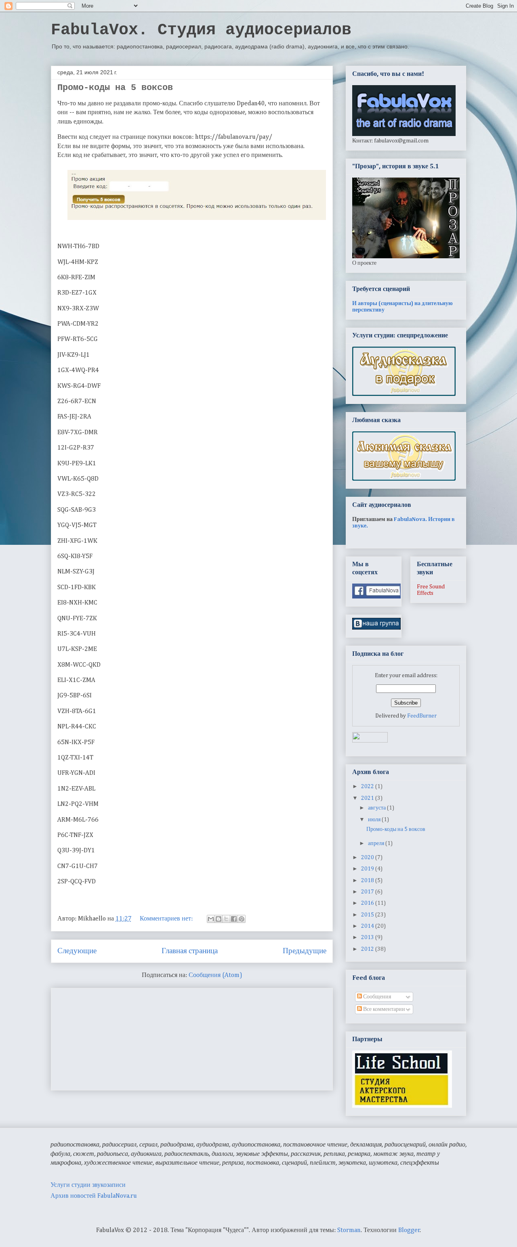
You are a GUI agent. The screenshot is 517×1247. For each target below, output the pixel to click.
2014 (368, 926)
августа (377, 808)
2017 (368, 892)
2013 (368, 937)
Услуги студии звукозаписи (88, 1185)
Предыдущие (304, 951)
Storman (349, 1230)
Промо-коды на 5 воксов (115, 88)
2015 (368, 915)
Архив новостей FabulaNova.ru (93, 1196)
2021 (368, 798)
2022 (368, 786)
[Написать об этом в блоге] (218, 919)
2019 (368, 869)
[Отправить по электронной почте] (211, 919)
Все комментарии (383, 1009)
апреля (376, 843)
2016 (368, 903)
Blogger (409, 1230)
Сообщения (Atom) (215, 975)
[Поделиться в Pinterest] (241, 919)
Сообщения (376, 997)
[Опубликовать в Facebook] (234, 919)
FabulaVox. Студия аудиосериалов (201, 30)
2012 (368, 949)
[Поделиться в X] (226, 919)
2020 (368, 857)
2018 (368, 880)
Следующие (77, 951)
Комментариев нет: (167, 919)
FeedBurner (422, 716)
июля (375, 819)
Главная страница (190, 951)
